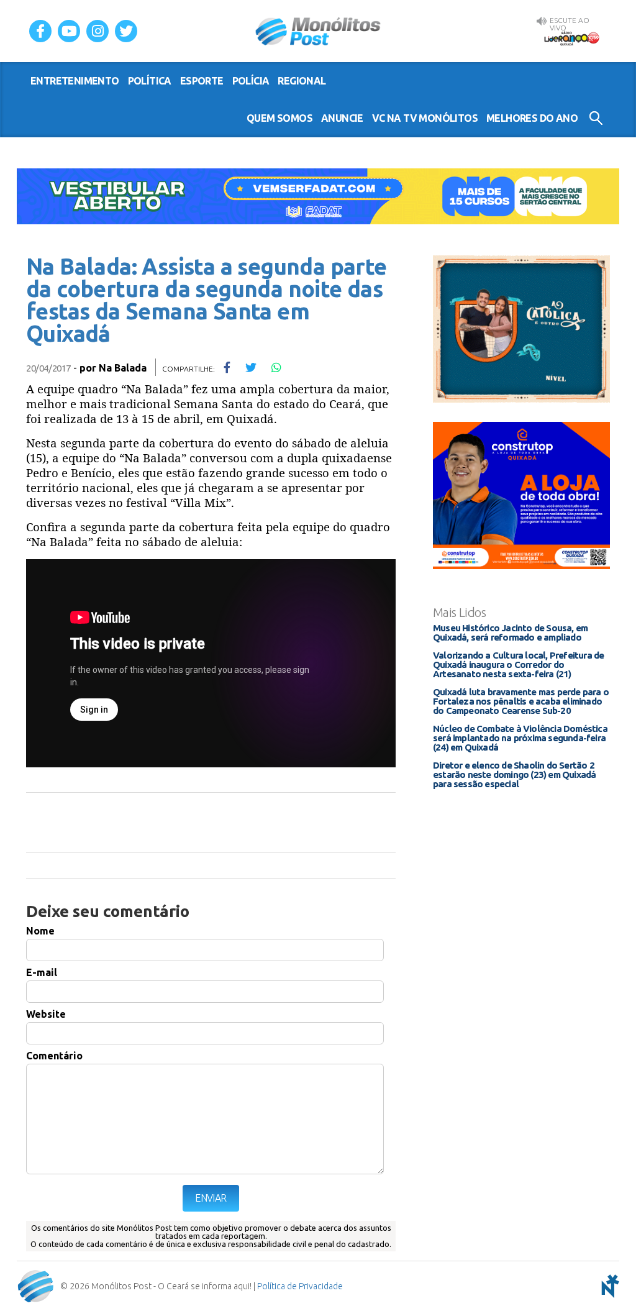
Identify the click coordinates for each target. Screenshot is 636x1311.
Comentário (54, 1055)
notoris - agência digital (608, 1286)
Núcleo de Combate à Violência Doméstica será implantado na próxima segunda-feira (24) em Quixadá (520, 737)
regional (301, 80)
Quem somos (279, 118)
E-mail (41, 972)
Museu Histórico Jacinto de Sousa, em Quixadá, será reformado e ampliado (510, 632)
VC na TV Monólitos (425, 118)
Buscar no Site (596, 118)
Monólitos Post (318, 31)
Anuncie (342, 118)
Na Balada (123, 367)
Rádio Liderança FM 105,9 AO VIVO (571, 37)
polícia (251, 80)
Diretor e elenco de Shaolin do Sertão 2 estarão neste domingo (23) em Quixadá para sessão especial (514, 774)
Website (46, 1014)
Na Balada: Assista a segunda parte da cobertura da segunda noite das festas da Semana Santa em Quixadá (206, 300)
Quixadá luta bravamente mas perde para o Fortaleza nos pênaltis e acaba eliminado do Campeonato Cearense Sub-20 (521, 701)
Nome (40, 930)
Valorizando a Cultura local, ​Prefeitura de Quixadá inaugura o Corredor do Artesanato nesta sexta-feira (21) (518, 664)
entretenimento (74, 80)
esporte (202, 80)
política (149, 80)
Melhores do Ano (532, 118)
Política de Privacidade (300, 1286)
